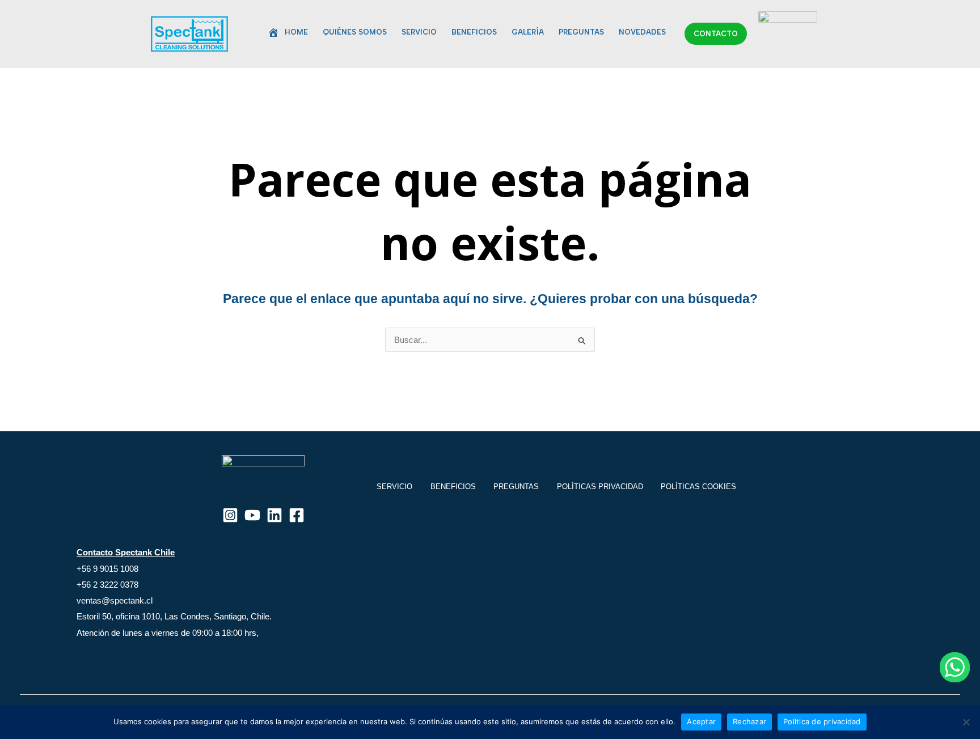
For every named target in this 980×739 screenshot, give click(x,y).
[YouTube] (252, 515)
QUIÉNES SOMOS (355, 32)
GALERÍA (528, 32)
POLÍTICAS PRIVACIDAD (600, 486)
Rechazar (749, 721)
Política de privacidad (822, 721)
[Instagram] (230, 515)
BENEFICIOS (474, 32)
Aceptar (701, 721)
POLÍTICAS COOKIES (698, 486)
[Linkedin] (274, 515)
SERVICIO (419, 32)
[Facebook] (296, 515)
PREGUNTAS (581, 32)
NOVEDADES (642, 32)
